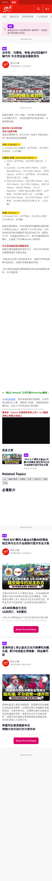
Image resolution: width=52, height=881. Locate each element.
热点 (14, 2)
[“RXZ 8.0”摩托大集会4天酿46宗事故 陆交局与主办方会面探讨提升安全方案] (12, 458)
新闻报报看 (27, 16)
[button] (4, 27)
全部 (4, 16)
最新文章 (14, 16)
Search (38, 8)
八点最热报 (42, 16)
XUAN (5, 2)
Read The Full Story (26, 629)
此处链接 (11, 399)
